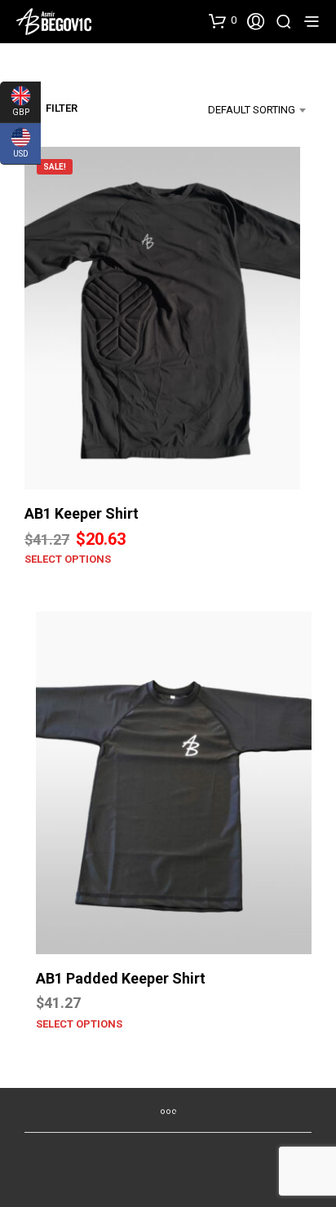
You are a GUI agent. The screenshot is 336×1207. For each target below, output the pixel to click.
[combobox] (242, 110)
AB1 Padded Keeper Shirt (121, 978)
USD (14, 150)
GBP (14, 108)
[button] (223, 20)
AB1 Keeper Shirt (81, 513)
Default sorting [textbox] (251, 110)
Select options (67, 559)
